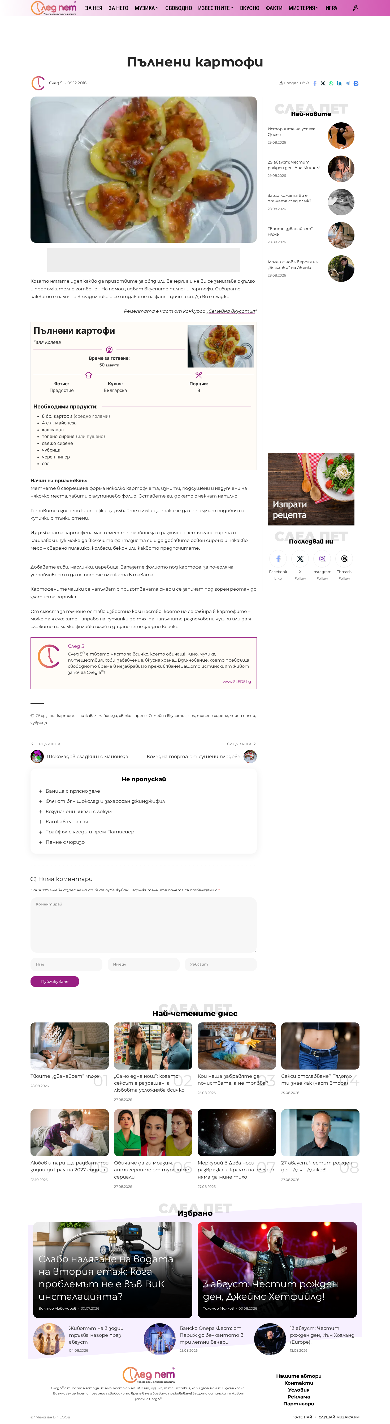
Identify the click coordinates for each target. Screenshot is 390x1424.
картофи (66, 715)
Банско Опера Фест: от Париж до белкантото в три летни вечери (211, 1335)
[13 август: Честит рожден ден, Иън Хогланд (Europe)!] (270, 1339)
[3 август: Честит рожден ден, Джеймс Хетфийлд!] (277, 1270)
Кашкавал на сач (67, 822)
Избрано (195, 1213)
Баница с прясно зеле (73, 791)
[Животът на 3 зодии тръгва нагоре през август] (49, 1339)
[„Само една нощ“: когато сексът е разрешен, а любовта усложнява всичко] (153, 1046)
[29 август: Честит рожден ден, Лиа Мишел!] (341, 169)
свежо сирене (133, 715)
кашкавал (87, 715)
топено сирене (212, 715)
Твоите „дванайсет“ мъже (65, 1076)
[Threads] (344, 565)
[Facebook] (278, 565)
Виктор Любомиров (57, 1308)
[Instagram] (322, 565)
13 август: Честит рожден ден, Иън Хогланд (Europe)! (322, 1335)
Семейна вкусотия (168, 715)
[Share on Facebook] (314, 83)
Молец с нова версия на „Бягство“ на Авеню (293, 264)
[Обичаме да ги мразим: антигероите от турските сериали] (153, 1132)
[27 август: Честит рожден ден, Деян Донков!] (320, 1132)
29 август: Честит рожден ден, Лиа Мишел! (294, 165)
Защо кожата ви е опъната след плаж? (289, 198)
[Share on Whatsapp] (331, 83)
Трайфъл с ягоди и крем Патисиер (90, 832)
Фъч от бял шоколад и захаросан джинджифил (105, 801)
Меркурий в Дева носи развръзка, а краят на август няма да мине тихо (236, 1170)
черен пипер (242, 715)
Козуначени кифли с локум (79, 812)
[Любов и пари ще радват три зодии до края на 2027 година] (70, 1132)
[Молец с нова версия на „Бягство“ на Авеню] (341, 268)
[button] (355, 8)
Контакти (298, 1383)
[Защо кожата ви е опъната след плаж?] (341, 202)
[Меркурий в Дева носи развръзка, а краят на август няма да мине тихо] (237, 1132)
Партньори (298, 1404)
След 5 (55, 83)
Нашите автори (299, 1376)
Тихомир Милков (218, 1308)
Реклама (299, 1397)
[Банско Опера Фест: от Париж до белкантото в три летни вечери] (160, 1339)
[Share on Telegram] (347, 83)
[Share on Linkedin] (339, 83)
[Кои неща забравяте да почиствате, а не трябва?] (237, 1046)
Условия (299, 1390)
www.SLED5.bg (237, 681)
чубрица (39, 722)
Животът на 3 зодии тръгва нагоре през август (96, 1335)
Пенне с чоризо (65, 842)
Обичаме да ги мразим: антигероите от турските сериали (151, 1170)
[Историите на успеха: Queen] (341, 135)
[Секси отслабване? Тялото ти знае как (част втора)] (320, 1046)
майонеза (107, 715)
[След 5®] (54, 8)
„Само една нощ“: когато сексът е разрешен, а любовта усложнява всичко (149, 1083)
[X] (300, 565)
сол (191, 715)
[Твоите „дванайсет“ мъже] (341, 235)
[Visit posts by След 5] (38, 83)
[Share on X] (323, 83)
